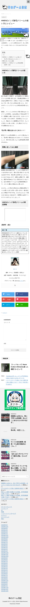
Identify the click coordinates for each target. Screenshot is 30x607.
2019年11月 (4, 589)
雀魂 (2, 512)
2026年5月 (4, 525)
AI (1, 510)
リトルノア (4, 508)
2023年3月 (4, 568)
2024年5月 (4, 544)
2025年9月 (4, 528)
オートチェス (5, 517)
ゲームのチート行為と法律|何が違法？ (12, 488)
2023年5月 (4, 565)
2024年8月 (4, 540)
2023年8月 (4, 559)
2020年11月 (4, 580)
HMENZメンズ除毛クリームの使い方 (12, 57)
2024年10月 (4, 537)
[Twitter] (15, 285)
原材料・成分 (7, 64)
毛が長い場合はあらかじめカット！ (12, 59)
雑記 (2, 518)
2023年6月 (4, 563)
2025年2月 (4, 532)
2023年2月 (4, 570)
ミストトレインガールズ (8, 513)
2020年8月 (4, 584)
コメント (7, 322)
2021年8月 (4, 579)
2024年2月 (4, 549)
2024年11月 (4, 535)
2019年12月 (4, 587)
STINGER (18, 603)
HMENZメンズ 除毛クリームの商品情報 (12, 63)
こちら (21, 280)
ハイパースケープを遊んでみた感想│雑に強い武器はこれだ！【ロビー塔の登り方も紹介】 (17, 382)
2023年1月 (4, 572)
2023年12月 (4, 553)
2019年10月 (4, 591)
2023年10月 (4, 556)
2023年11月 (4, 554)
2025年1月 (4, 533)
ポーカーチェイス (6, 507)
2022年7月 (4, 575)
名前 (5, 343)
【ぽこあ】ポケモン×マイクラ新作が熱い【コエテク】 (19, 456)
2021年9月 (4, 577)
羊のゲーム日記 (15, 598)
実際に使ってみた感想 (8, 61)
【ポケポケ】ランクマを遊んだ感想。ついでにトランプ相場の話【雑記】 (19, 468)
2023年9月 (4, 558)
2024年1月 (4, 551)
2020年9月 (4, 582)
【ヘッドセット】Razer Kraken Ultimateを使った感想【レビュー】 (19, 367)
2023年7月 (4, 561)
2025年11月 (4, 526)
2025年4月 (4, 530)
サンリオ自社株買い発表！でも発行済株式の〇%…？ (18, 444)
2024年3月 (4, 547)
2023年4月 (4, 566)
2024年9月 (4, 539)
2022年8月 (4, 573)
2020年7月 (4, 586)
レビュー (5, 312)
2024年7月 (4, 542)
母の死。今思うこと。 (18, 430)
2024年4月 (4, 546)
